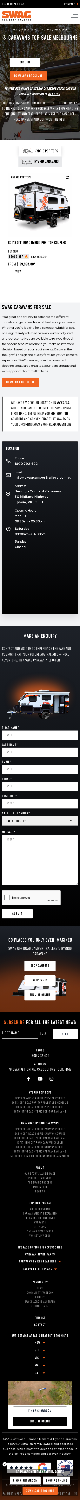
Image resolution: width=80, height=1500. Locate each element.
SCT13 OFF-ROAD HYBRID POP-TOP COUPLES (40, 1099)
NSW (38, 1342)
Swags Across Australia (40, 1302)
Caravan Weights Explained (40, 1214)
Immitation (40, 1187)
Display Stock (30, 29)
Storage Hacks (40, 1306)
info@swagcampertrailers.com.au (43, 478)
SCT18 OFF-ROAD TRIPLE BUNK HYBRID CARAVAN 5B (40, 1156)
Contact (40, 1325)
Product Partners (40, 1178)
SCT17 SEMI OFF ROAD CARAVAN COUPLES (40, 1143)
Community (40, 1282)
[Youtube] (40, 1079)
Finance (40, 1318)
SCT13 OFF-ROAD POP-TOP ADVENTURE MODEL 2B (40, 1103)
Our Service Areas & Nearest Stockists (40, 1336)
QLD (37, 1350)
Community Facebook (40, 1293)
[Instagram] (51, 1079)
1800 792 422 (26, 464)
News (40, 1288)
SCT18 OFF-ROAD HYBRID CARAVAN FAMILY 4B (40, 1152)
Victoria (47, 29)
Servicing (40, 1227)
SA (36, 1373)
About (40, 1168)
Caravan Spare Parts (40, 1232)
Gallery (40, 1297)
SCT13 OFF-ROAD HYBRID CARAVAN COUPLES (40, 1129)
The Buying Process (40, 1183)
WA (37, 1365)
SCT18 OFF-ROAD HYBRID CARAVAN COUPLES (40, 1147)
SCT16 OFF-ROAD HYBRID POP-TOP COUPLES (40, 1107)
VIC (37, 1357)
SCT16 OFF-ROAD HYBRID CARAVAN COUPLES (40, 1134)
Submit (17, 914)
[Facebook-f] (28, 1079)
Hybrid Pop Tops (40, 1092)
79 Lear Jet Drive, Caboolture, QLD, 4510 (40, 1069)
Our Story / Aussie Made (40, 1174)
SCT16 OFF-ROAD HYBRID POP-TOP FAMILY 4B (40, 1112)
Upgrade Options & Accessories (40, 1247)
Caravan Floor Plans (37, 1269)
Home (16, 29)
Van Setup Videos (40, 1236)
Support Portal (40, 1203)
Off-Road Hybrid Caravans (40, 1123)
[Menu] (74, 16)
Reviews (40, 1192)
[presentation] (31, 897)
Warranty (40, 1223)
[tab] (40, 151)
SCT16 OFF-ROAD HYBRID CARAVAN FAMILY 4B (40, 1138)
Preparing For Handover (40, 1218)
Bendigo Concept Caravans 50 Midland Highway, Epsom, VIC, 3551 (38, 496)
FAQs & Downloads (40, 1209)
